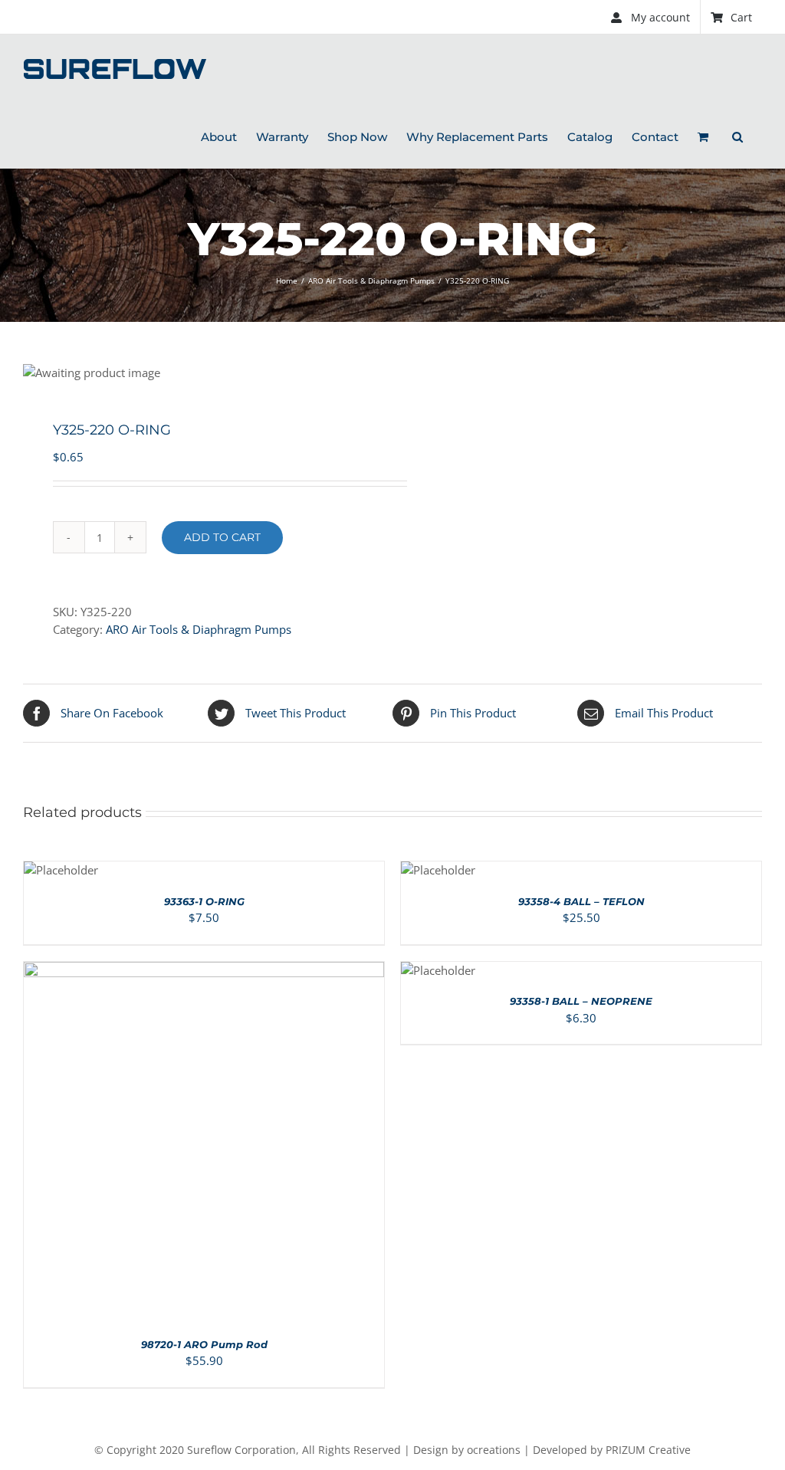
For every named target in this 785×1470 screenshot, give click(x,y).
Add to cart (222, 537)
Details (250, 1144)
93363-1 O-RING (204, 901)
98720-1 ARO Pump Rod (204, 1344)
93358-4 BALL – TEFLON (581, 901)
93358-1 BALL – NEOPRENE (581, 1001)
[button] (737, 135)
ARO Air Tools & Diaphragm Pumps (198, 629)
